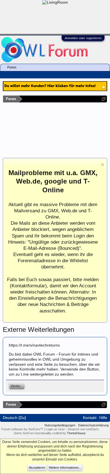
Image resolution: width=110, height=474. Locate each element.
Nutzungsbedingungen (60, 425)
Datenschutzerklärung (93, 425)
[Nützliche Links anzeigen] (103, 99)
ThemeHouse (76, 433)
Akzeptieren (37, 467)
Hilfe (103, 417)
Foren (11, 67)
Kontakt (89, 417)
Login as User (56, 429)
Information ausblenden (102, 164)
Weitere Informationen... (65, 467)
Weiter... (17, 386)
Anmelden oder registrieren (83, 38)
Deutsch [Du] (14, 417)
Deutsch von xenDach (83, 429)
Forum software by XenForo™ (22, 429)
